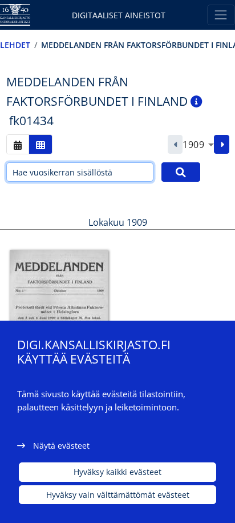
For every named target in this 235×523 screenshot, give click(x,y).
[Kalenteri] (18, 144)
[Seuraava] (221, 144)
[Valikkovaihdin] (221, 15)
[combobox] (198, 144)
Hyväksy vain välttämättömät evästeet (117, 494)
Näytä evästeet (61, 445)
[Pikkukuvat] (40, 144)
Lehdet (15, 44)
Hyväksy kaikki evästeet (117, 471)
